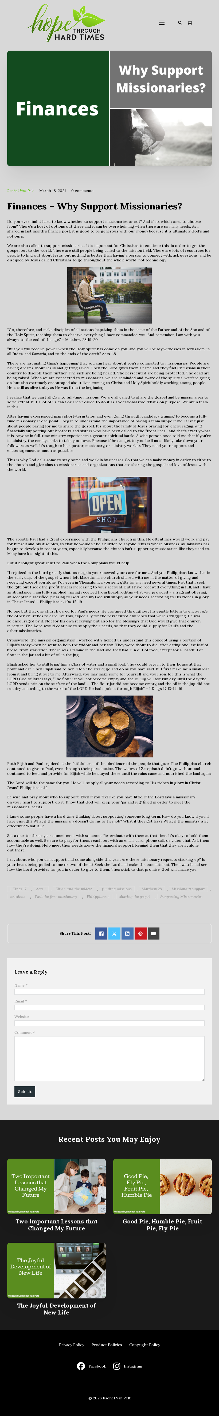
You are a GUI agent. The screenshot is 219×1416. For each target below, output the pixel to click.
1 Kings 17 (18, 889)
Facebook (97, 1366)
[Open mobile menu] (162, 23)
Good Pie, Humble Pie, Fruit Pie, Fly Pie (162, 1225)
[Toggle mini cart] (190, 22)
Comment (24, 1032)
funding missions (117, 889)
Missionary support (188, 889)
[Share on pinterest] (141, 933)
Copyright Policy (144, 1344)
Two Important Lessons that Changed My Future (56, 1225)
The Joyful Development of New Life (56, 1309)
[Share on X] (114, 933)
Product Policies (107, 1344)
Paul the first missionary (56, 896)
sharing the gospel (134, 896)
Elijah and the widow (74, 889)
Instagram (133, 1366)
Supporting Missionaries (181, 896)
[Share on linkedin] (128, 933)
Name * (21, 985)
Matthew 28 (152, 889)
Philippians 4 (98, 896)
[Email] (154, 933)
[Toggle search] (180, 22)
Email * (20, 1001)
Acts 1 (41, 889)
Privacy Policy (71, 1344)
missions (17, 896)
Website (21, 1016)
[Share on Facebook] (101, 933)
